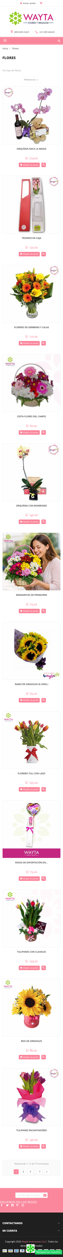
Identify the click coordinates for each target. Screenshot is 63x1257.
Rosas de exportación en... (31, 862)
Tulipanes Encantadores (31, 1130)
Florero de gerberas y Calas (31, 327)
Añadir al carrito (30, 164)
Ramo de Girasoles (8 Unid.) (31, 684)
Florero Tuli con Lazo (31, 773)
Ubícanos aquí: (21, 32)
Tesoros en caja (31, 238)
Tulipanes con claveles (31, 951)
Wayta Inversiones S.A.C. (34, 1241)
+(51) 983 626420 (47, 32)
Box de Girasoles (31, 1041)
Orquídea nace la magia (31, 148)
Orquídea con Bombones (31, 505)
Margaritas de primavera (31, 595)
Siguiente (47, 1171)
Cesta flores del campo (31, 416)
